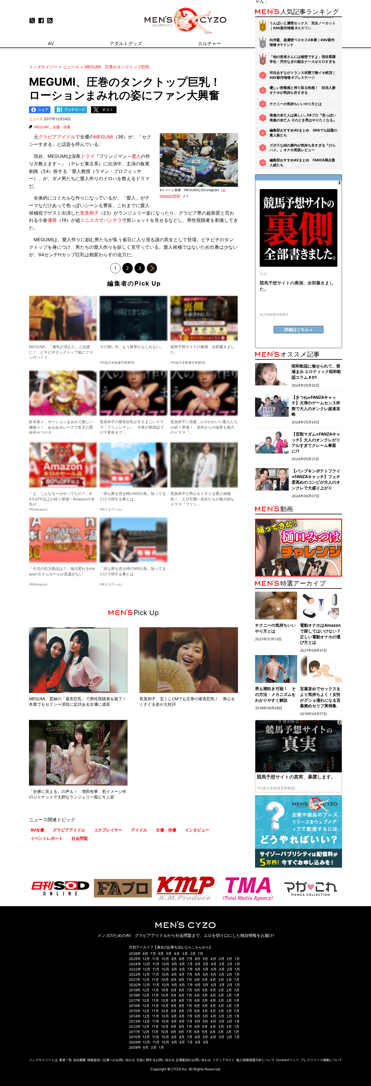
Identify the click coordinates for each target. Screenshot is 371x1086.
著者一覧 (65, 1060)
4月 (177, 953)
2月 (193, 953)
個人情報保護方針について (255, 1060)
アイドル (139, 829)
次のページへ (152, 268)
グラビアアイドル (56, 137)
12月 (146, 959)
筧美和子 (89, 213)
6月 (161, 953)
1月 (200, 953)
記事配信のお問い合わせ (193, 1060)
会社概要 (79, 1060)
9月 (174, 959)
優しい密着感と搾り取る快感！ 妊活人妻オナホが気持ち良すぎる (303, 90)
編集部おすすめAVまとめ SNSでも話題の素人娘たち (303, 132)
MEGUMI (41, 127)
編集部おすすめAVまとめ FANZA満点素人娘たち (302, 162)
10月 (165, 959)
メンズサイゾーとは (43, 1060)
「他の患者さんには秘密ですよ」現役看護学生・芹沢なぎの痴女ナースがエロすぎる (303, 59)
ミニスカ (89, 220)
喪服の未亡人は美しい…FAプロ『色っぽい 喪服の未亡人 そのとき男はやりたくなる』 (303, 117)
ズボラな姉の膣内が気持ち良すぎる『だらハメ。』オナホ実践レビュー (303, 147)
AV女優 (37, 829)
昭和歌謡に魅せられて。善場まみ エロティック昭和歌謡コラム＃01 (316, 371)
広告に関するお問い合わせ (156, 1060)
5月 (169, 953)
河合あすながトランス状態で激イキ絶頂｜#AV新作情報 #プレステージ (303, 75)
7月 (153, 953)
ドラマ (87, 156)
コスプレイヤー (108, 829)
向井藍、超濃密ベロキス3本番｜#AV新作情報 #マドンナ (302, 42)
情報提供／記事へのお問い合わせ (111, 1060)
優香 (52, 220)
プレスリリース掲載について (321, 1060)
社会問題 (80, 838)
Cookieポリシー (287, 1060)
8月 (145, 953)
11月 (155, 959)
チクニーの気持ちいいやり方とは (296, 104)
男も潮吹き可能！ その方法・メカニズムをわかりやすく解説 (275, 694)
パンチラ (112, 220)
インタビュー (197, 829)
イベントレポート (46, 838)
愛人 (136, 156)
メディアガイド (223, 1060)
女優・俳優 (61, 127)
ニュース (36, 119)
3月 (185, 953)
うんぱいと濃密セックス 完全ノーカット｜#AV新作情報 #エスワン (303, 25)
